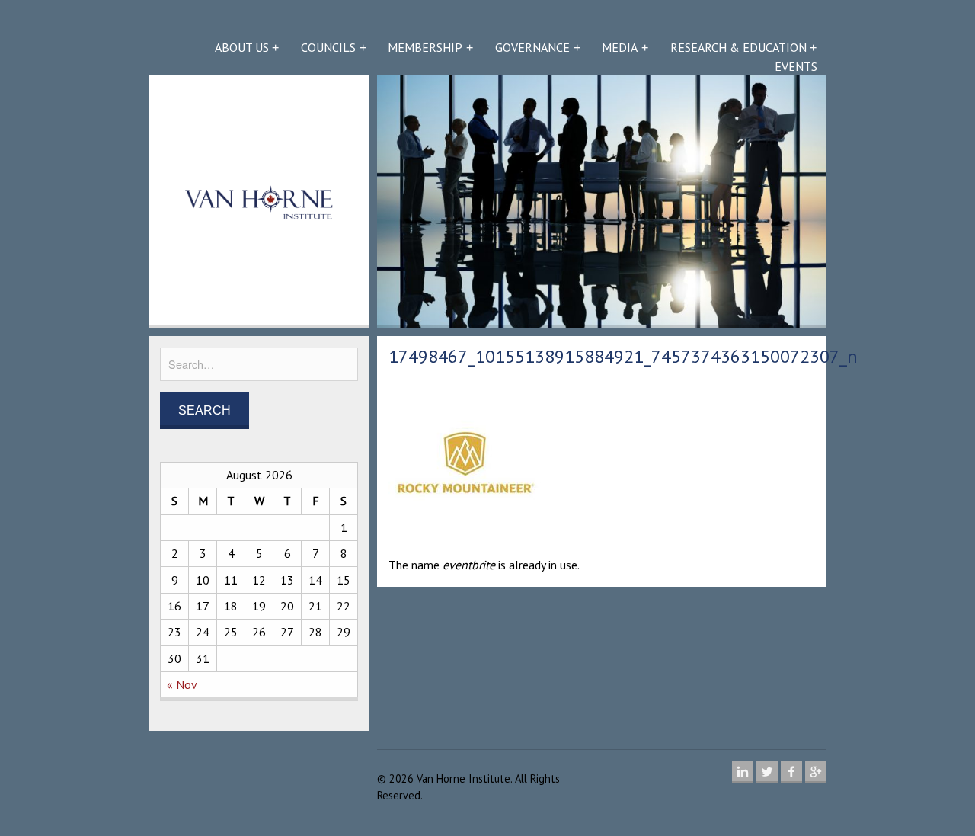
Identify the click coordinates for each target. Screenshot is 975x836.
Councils (328, 47)
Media (620, 47)
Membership (425, 47)
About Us (242, 47)
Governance (532, 47)
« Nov (182, 684)
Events (796, 66)
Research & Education (738, 47)
